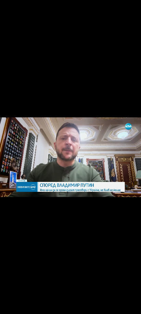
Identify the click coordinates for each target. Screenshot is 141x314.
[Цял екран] (114, 305)
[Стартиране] (11, 305)
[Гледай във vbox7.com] (128, 305)
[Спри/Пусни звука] (26, 305)
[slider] (22, 295)
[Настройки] (127, 12)
